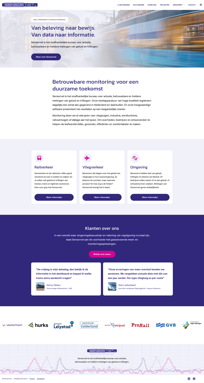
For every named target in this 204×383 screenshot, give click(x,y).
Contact (192, 4)
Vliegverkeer (123, 4)
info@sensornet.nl (20, 379)
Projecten (164, 4)
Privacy (32, 379)
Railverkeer (138, 4)
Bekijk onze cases (102, 254)
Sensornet (177, 4)
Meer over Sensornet (46, 56)
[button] (183, 5)
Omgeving (152, 4)
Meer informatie (54, 197)
